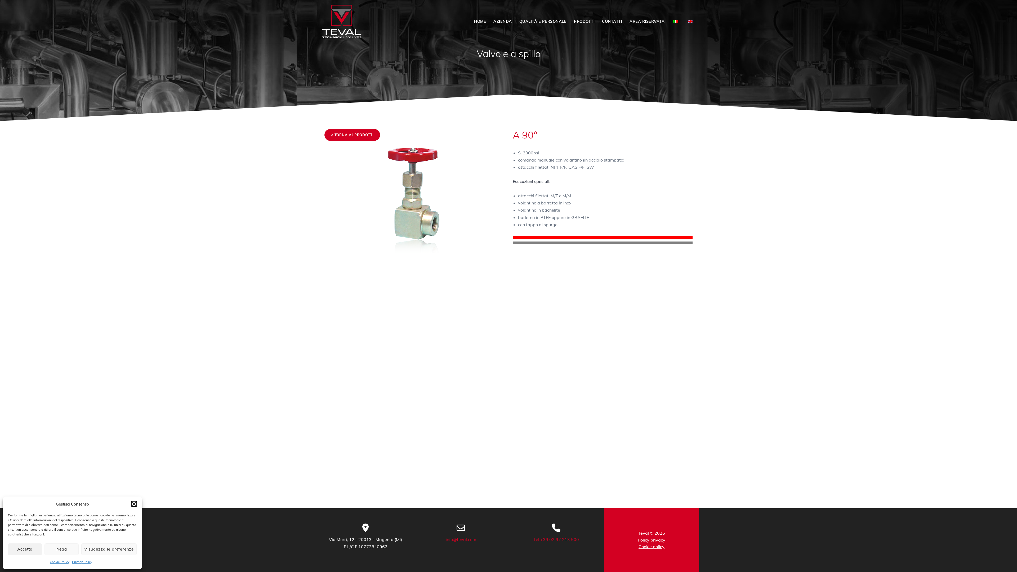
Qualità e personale (543, 21)
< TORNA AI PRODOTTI (352, 135)
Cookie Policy (59, 562)
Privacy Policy (82, 562)
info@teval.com (461, 539)
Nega (61, 549)
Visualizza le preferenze (109, 549)
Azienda (502, 21)
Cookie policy (651, 546)
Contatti (612, 21)
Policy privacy (651, 540)
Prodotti (584, 21)
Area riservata (647, 21)
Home (480, 21)
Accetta (25, 549)
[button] (134, 504)
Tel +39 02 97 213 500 (556, 539)
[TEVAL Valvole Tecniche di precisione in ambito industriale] (342, 21)
